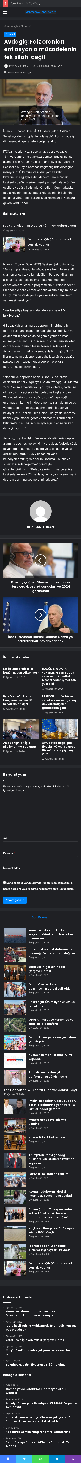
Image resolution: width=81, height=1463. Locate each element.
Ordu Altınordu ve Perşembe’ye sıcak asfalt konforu (51, 1022)
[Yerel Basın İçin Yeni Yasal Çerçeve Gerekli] (15, 972)
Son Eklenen (40, 917)
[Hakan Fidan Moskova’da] (15, 1142)
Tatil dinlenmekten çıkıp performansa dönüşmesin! (48, 1074)
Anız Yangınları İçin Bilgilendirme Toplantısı (20, 745)
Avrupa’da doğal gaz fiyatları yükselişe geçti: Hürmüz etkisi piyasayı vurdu (59, 748)
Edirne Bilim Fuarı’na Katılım (48, 1174)
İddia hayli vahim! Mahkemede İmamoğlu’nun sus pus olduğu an (52, 951)
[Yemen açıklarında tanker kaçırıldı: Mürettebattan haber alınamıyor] (15, 935)
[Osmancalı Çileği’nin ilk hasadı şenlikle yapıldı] (14, 244)
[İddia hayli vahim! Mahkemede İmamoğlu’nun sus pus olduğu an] (15, 954)
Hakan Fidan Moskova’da (47, 1137)
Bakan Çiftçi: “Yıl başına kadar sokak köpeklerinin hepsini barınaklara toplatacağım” (50, 1213)
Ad (6, 838)
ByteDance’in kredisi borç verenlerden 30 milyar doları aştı (18, 700)
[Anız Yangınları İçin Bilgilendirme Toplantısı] (21, 729)
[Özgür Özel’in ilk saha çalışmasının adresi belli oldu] (15, 989)
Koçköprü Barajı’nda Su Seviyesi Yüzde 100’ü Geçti (52, 1230)
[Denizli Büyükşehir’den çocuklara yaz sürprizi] (15, 1042)
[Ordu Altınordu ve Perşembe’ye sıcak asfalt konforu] (15, 1025)
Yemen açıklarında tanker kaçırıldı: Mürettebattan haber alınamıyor (51, 934)
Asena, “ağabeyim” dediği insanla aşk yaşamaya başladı (51, 1194)
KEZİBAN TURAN (18, 66)
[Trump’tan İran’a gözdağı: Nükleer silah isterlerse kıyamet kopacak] (15, 1160)
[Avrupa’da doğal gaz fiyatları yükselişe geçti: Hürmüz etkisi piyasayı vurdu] (60, 729)
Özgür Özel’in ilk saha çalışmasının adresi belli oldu (50, 986)
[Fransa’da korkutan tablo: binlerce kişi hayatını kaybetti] (15, 1251)
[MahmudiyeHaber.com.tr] (40, 12)
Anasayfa (12, 26)
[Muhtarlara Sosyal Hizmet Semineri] (15, 1125)
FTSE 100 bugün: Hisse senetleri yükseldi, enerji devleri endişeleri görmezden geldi (59, 702)
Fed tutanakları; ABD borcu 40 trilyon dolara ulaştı (39, 226)
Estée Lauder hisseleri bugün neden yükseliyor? (21, 671)
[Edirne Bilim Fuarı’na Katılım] (15, 1179)
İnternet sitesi (12, 868)
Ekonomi (26, 26)
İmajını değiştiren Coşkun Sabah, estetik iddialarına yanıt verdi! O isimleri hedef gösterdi (52, 1105)
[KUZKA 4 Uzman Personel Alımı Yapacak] (15, 1060)
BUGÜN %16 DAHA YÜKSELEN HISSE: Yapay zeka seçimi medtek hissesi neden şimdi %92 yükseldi (59, 676)
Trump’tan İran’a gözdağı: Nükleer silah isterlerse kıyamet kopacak (51, 1159)
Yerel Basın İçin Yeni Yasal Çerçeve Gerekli (36, 3)
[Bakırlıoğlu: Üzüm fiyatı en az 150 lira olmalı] (15, 1007)
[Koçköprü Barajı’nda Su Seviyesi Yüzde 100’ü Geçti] (15, 1233)
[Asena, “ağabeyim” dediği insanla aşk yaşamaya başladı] (15, 1197)
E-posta (9, 853)
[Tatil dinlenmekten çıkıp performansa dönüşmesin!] (15, 1077)
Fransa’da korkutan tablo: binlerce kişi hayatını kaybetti (50, 1248)
